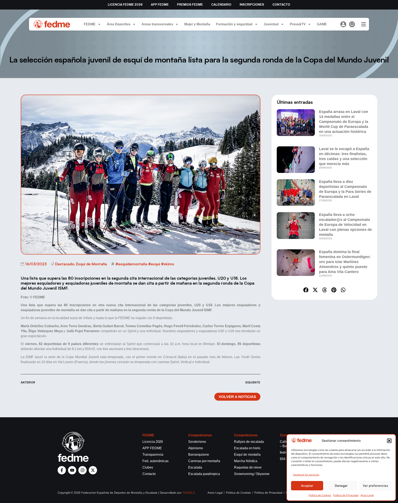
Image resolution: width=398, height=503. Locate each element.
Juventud (271, 24)
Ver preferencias (375, 486)
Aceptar (307, 486)
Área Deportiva (118, 24)
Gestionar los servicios (306, 474)
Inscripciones (252, 4)
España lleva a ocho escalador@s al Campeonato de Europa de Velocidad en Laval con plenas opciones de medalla (345, 225)
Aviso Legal (367, 495)
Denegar (341, 486)
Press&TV (298, 24)
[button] (389, 441)
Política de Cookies (320, 495)
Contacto (281, 4)
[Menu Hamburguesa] (363, 24)
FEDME (90, 24)
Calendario (221, 4)
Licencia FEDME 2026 (125, 4)
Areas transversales (157, 24)
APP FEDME (160, 4)
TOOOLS (188, 492)
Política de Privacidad (345, 495)
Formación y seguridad (234, 24)
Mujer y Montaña (197, 24)
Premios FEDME (190, 4)
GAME (322, 24)
